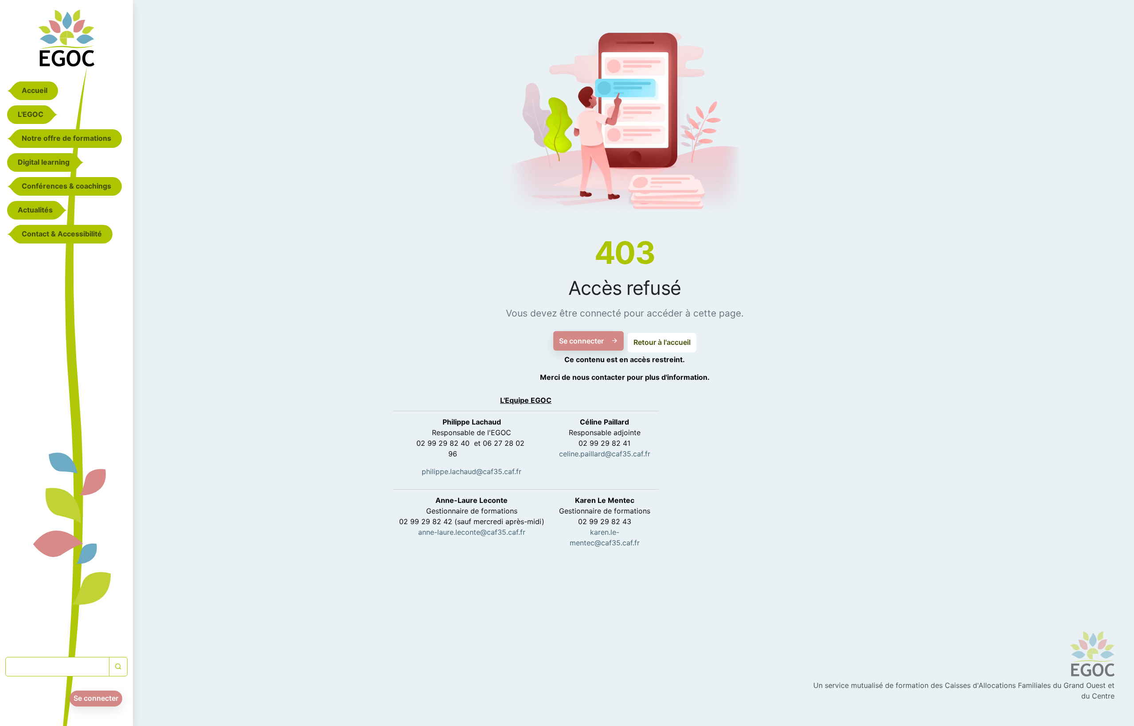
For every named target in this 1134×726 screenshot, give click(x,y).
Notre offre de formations (66, 138)
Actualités (35, 209)
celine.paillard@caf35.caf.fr (604, 453)
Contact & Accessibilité (62, 233)
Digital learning (44, 162)
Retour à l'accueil (662, 342)
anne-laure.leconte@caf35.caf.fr (471, 532)
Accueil (34, 90)
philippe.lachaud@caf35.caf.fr (471, 471)
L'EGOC (30, 114)
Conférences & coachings (66, 186)
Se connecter (96, 698)
